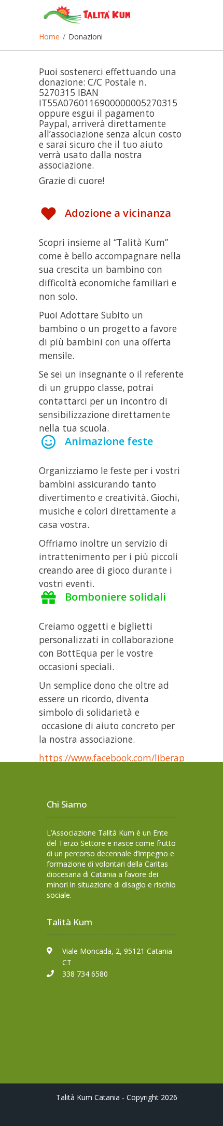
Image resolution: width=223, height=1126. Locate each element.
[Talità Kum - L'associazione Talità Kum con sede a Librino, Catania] (91, 17)
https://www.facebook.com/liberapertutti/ (128, 758)
